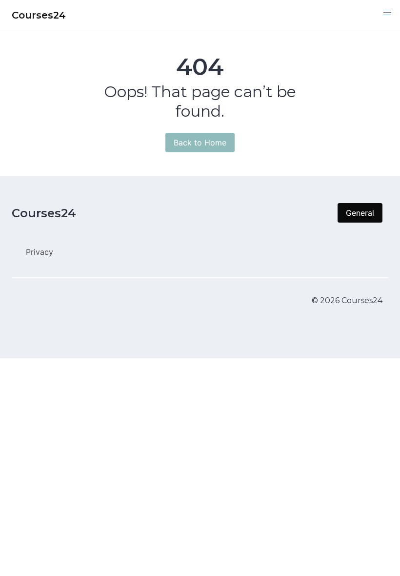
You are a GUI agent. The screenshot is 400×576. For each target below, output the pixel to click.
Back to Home (200, 142)
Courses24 (44, 213)
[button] (387, 12)
